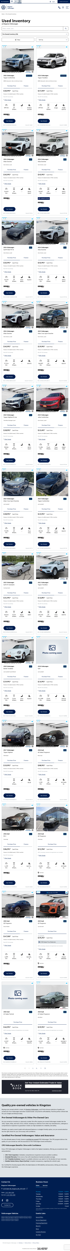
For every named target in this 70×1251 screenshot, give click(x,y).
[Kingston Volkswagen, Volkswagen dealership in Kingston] (7, 7)
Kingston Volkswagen (32, 1109)
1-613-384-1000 (9, 1192)
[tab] (12, 85)
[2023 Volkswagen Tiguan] (18, 400)
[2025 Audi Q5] (52, 819)
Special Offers (39, 1217)
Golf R (21, 1217)
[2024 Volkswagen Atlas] (18, 144)
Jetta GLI (8, 1219)
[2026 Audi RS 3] (18, 819)
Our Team (38, 1234)
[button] (5, 1)
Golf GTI (16, 1217)
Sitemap (21, 1243)
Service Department (41, 1220)
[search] (32, 28)
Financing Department (41, 1223)
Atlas (3, 1217)
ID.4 (30, 1217)
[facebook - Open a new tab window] (2, 1200)
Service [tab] (45, 1185)
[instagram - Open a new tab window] (7, 1200)
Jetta (3, 1219)
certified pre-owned (32, 1139)
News (37, 1229)
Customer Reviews (41, 1231)
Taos (12, 1219)
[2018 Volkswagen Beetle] (18, 651)
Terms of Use (28, 1243)
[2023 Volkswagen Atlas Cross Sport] (52, 316)
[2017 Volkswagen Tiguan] (18, 735)
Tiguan (16, 1219)
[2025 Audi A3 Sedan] (18, 997)
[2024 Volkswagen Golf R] (18, 233)
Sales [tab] (37, 1185)
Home (3, 14)
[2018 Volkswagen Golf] (52, 651)
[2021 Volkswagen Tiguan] (52, 568)
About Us (38, 1226)
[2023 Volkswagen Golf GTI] (18, 568)
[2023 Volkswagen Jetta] (52, 400)
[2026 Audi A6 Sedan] (52, 735)
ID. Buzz (26, 1217)
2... (37, 1068)
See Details (9, 121)
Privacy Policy (36, 1243)
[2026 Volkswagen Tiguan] (18, 61)
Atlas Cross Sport (9, 1217)
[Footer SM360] (42, 1249)
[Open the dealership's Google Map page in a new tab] (63, 7)
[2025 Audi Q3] (52, 906)
